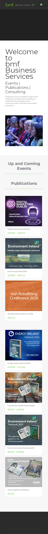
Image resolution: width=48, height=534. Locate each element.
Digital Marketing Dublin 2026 (19, 229)
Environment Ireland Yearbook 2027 (21, 448)
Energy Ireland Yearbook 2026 (19, 363)
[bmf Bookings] (18, 4)
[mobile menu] (33, 5)
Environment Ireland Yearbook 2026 (21, 406)
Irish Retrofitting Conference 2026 (20, 314)
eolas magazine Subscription (18, 490)
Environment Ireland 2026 (17, 271)
